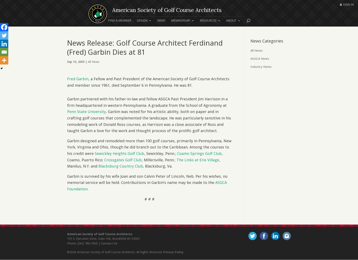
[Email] (4, 52)
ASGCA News (259, 58)
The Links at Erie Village (198, 159)
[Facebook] (4, 27)
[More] (4, 60)
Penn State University (86, 111)
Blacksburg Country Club (120, 166)
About (231, 20)
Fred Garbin (77, 78)
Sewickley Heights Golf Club (119, 153)
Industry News (261, 66)
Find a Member (119, 20)
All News (93, 62)
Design (142, 20)
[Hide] (1, 68)
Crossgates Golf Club (123, 159)
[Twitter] (4, 35)
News (161, 20)
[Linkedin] (4, 44)
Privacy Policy (173, 252)
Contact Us (109, 243)
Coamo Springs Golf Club (199, 153)
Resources (208, 20)
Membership (180, 20)
